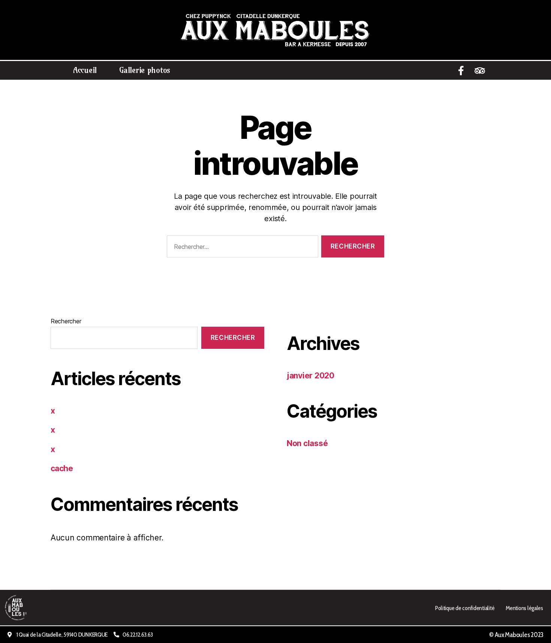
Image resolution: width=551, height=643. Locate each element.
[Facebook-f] (461, 70)
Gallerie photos (144, 70)
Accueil (85, 70)
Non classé (307, 443)
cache (62, 468)
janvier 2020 (310, 375)
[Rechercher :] (241, 247)
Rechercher (66, 321)
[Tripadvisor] (479, 70)
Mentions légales (524, 608)
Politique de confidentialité (464, 608)
